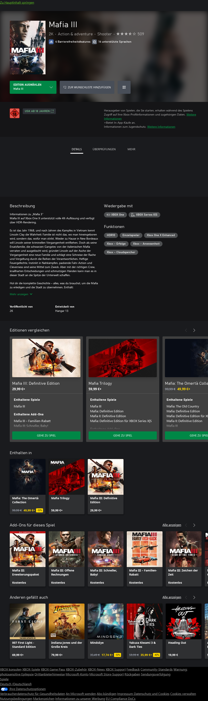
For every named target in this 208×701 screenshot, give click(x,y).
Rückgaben (132, 674)
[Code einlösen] (124, 87)
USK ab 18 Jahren (37, 111)
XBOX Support (116, 669)
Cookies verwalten (183, 693)
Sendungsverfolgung (155, 674)
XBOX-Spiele (31, 669)
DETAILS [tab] (77, 149)
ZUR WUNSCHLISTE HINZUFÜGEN (89, 87)
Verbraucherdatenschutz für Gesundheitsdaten (32, 693)
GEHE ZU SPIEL (46, 435)
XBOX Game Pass (53, 669)
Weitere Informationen (161, 127)
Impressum (125, 693)
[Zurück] (186, 330)
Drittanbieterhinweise (50, 674)
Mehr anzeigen (19, 294)
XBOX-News (96, 669)
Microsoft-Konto (77, 674)
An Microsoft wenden (81, 693)
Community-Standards (157, 669)
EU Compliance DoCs (120, 698)
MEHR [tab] (131, 149)
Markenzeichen (43, 698)
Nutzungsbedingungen (16, 698)
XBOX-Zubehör (76, 669)
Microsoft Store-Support (106, 674)
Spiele (4, 679)
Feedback (133, 669)
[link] (28, 486)
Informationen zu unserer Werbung (80, 698)
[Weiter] (194, 330)
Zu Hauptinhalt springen (17, 2)
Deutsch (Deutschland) (16, 684)
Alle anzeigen (171, 525)
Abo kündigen (106, 693)
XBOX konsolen (11, 669)
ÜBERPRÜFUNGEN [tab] (104, 149)
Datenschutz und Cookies (151, 693)
